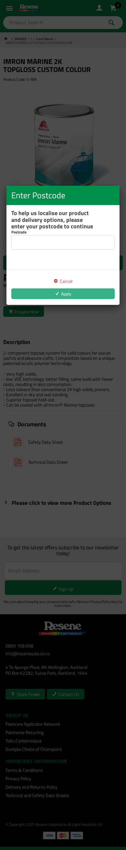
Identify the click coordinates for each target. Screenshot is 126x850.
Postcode (18, 232)
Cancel (66, 281)
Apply (66, 293)
